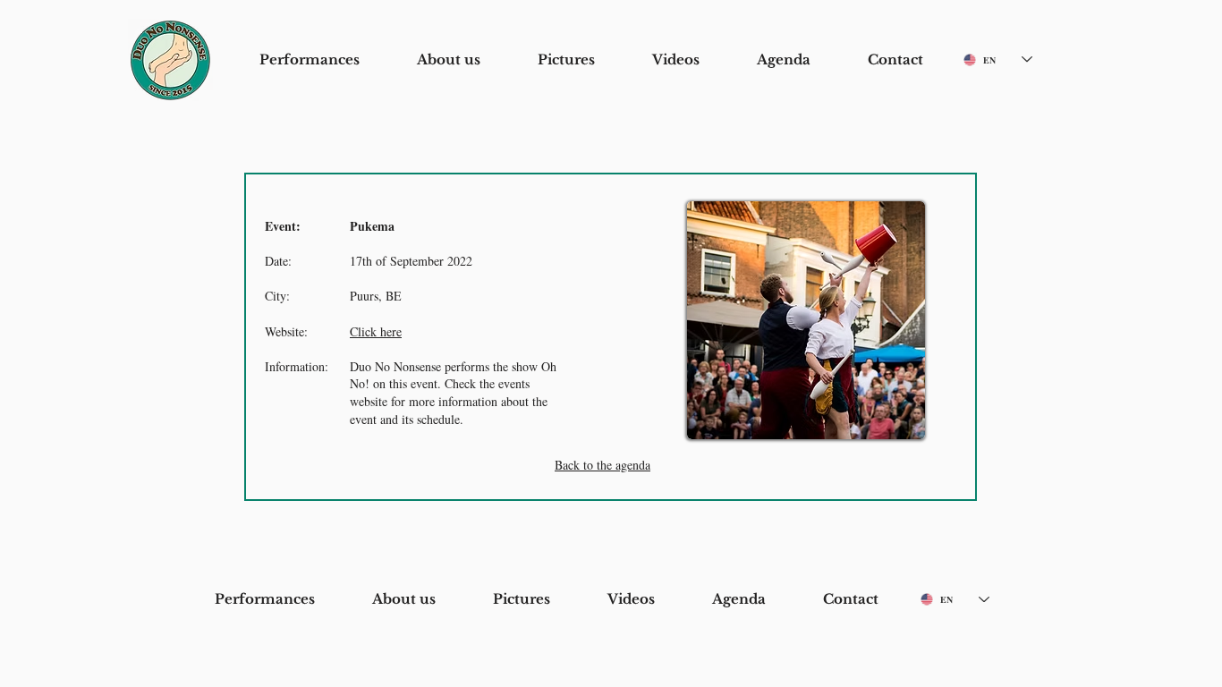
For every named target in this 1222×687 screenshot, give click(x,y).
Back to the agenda (602, 464)
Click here (376, 331)
